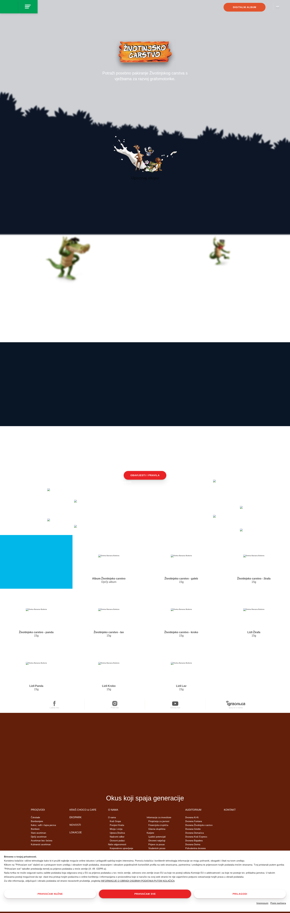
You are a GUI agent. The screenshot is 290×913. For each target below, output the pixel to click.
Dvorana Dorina (192, 844)
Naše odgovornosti (117, 844)
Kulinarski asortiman (41, 844)
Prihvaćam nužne (50, 894)
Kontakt (230, 809)
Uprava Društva (117, 833)
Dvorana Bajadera (194, 840)
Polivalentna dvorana (195, 848)
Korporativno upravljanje (121, 848)
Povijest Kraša (117, 825)
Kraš (145, 786)
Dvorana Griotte (193, 829)
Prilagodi (240, 894)
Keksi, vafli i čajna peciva (43, 825)
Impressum (262, 903)
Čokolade (35, 817)
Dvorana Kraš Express (196, 836)
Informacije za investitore (159, 817)
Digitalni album (244, 7)
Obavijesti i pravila (145, 475)
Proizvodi (38, 809)
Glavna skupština (156, 829)
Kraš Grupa (115, 821)
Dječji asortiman (38, 836)
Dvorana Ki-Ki (192, 817)
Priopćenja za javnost (158, 821)
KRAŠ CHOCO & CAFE (82, 809)
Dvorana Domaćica (194, 833)
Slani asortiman (38, 833)
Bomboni (35, 829)
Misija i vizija (116, 829)
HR (277, 6)
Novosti (75, 824)
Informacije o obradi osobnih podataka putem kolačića (138, 880)
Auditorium (193, 809)
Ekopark (75, 817)
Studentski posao (156, 848)
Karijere (150, 833)
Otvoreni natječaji (156, 840)
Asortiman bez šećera (41, 840)
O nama (113, 809)
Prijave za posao (156, 844)
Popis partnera (278, 903)
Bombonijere (37, 821)
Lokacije (75, 832)
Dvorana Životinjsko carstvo (198, 825)
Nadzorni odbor (117, 836)
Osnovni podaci (117, 840)
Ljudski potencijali (157, 836)
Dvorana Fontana (193, 821)
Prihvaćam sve (145, 894)
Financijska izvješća (158, 825)
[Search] (269, 8)
